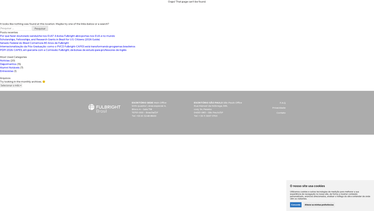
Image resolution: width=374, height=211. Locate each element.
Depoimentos (8, 64)
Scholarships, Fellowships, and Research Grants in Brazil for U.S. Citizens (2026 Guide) (50, 39)
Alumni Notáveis (10, 67)
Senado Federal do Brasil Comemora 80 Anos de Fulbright (34, 43)
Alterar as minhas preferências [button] (319, 205)
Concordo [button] (295, 205)
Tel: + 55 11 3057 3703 (205, 115)
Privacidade (279, 107)
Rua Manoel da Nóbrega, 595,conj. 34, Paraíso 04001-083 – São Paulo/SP (211, 109)
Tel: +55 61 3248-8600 (144, 115)
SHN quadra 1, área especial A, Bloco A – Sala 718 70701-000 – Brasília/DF (149, 109)
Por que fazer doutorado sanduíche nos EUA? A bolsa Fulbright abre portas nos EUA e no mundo (57, 36)
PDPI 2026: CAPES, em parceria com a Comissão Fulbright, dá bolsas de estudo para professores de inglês (63, 50)
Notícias (5, 60)
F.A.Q (283, 102)
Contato (281, 112)
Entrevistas (6, 71)
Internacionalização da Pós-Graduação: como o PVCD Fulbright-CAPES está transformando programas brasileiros (67, 46)
